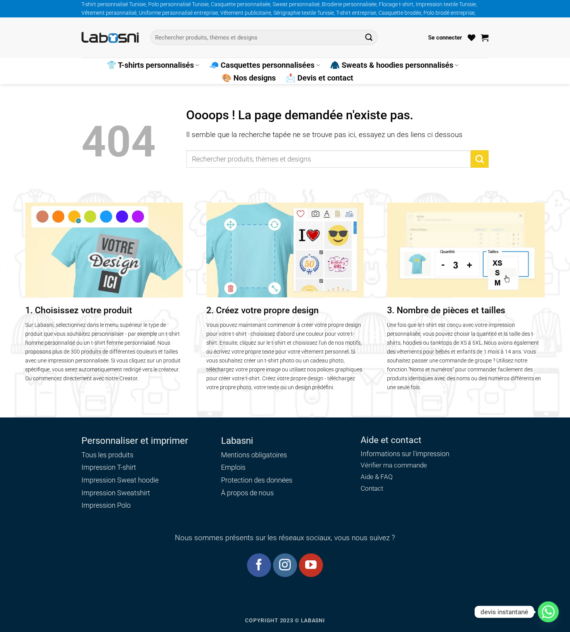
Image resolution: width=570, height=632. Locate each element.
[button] (445, 38)
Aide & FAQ (377, 477)
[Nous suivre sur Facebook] (259, 565)
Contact (372, 488)
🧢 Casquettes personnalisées (261, 65)
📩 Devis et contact (319, 77)
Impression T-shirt (108, 467)
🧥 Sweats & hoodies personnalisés (391, 65)
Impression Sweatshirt (115, 493)
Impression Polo (106, 505)
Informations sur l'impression (405, 454)
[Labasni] (110, 37)
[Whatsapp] (548, 611)
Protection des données (256, 480)
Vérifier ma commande (394, 465)
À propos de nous (247, 493)
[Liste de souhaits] (471, 37)
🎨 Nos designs (249, 77)
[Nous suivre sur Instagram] (285, 565)
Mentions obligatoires (254, 455)
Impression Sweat (108, 480)
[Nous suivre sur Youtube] (311, 565)
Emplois (233, 467)
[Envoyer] (369, 37)
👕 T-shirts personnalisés (150, 65)
